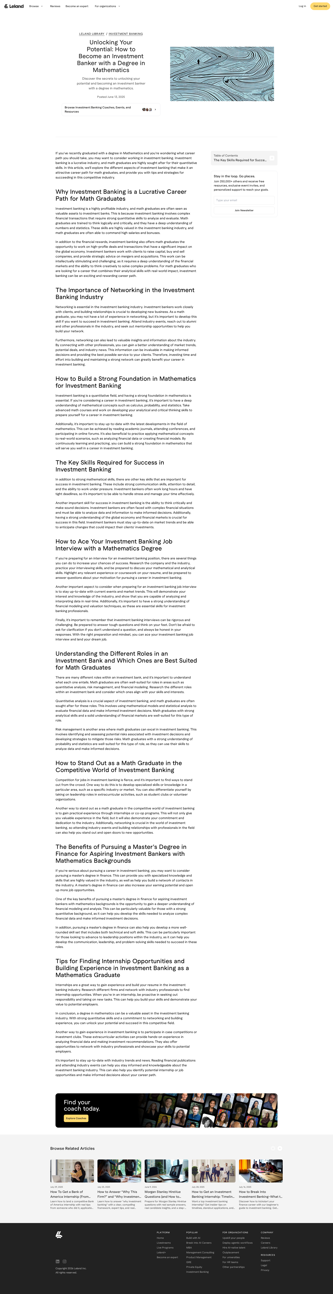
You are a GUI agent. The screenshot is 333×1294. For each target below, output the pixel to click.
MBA (189, 1247)
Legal (264, 1265)
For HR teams (230, 1262)
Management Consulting (200, 1252)
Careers (265, 1242)
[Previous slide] (273, 1148)
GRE (188, 1262)
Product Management (198, 1257)
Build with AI (193, 1238)
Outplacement (231, 1252)
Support (265, 1260)
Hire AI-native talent (234, 1247)
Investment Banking (197, 1271)
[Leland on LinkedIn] (58, 1261)
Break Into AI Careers (198, 1242)
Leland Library (269, 1247)
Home (160, 1238)
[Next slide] (280, 1148)
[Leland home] (102, 1234)
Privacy (265, 1270)
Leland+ (161, 1252)
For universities (231, 1257)
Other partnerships (234, 1267)
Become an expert (167, 1257)
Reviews (265, 1238)
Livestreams (164, 1242)
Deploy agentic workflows (238, 1242)
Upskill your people (234, 1238)
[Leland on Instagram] (64, 1261)
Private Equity (194, 1267)
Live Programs (165, 1247)
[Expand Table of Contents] (272, 158)
